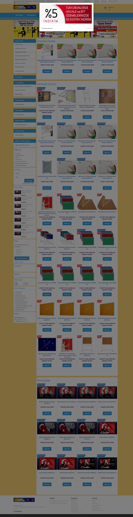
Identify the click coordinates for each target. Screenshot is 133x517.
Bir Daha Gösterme (47, 28)
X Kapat (88, 28)
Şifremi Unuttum (113, 1)
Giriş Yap (103, 1)
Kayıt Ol (96, 1)
